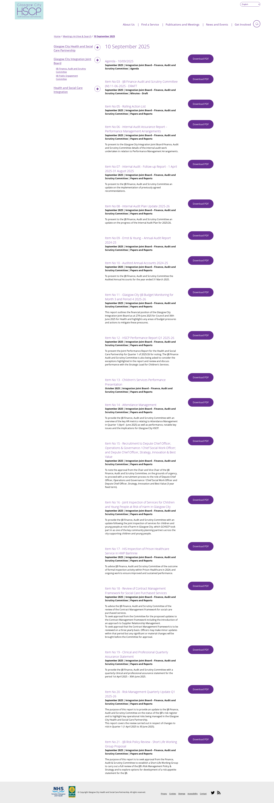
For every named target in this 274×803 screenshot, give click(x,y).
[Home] (29, 18)
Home (57, 36)
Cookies (172, 793)
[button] (256, 23)
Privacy (164, 793)
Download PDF (203, 60)
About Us (129, 24)
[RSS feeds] (220, 794)
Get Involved (243, 24)
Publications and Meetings (182, 24)
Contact (203, 793)
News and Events (217, 24)
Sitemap (181, 793)
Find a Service (150, 24)
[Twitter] (214, 794)
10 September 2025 (104, 36)
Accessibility (193, 793)
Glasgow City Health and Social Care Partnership (73, 48)
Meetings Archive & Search (77, 36)
